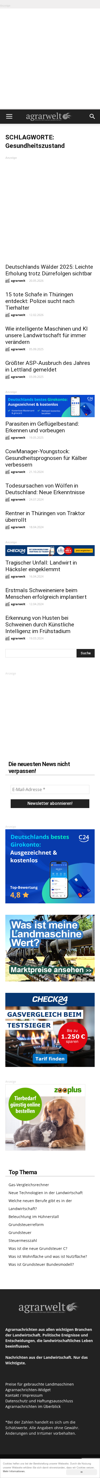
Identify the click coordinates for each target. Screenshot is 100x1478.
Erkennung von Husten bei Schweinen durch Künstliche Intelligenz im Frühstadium (39, 624)
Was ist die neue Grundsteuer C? (38, 1248)
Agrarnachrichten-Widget (28, 1389)
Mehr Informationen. (14, 1471)
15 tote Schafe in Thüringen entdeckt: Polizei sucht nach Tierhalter (39, 301)
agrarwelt (18, 281)
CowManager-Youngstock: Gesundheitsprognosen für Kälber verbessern (46, 458)
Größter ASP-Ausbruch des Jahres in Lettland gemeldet (47, 366)
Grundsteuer (20, 1232)
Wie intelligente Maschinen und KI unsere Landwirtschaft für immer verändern (46, 335)
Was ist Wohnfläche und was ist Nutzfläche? (48, 1256)
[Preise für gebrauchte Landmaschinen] (50, 980)
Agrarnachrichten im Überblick (33, 1406)
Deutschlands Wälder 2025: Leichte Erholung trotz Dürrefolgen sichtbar (49, 270)
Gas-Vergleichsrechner (29, 1184)
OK (82, 1472)
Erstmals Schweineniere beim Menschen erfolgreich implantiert (46, 593)
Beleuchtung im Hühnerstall (34, 1216)
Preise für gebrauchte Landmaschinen (39, 1384)
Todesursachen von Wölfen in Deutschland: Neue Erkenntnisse (45, 488)
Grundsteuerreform (26, 1224)
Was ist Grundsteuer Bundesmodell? (41, 1264)
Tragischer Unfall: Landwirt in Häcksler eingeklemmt (41, 566)
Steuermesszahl (23, 1240)
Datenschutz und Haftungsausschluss (39, 1400)
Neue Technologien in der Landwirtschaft (46, 1192)
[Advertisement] (50, 58)
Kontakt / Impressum (24, 1395)
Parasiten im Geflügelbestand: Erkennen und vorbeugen (42, 427)
